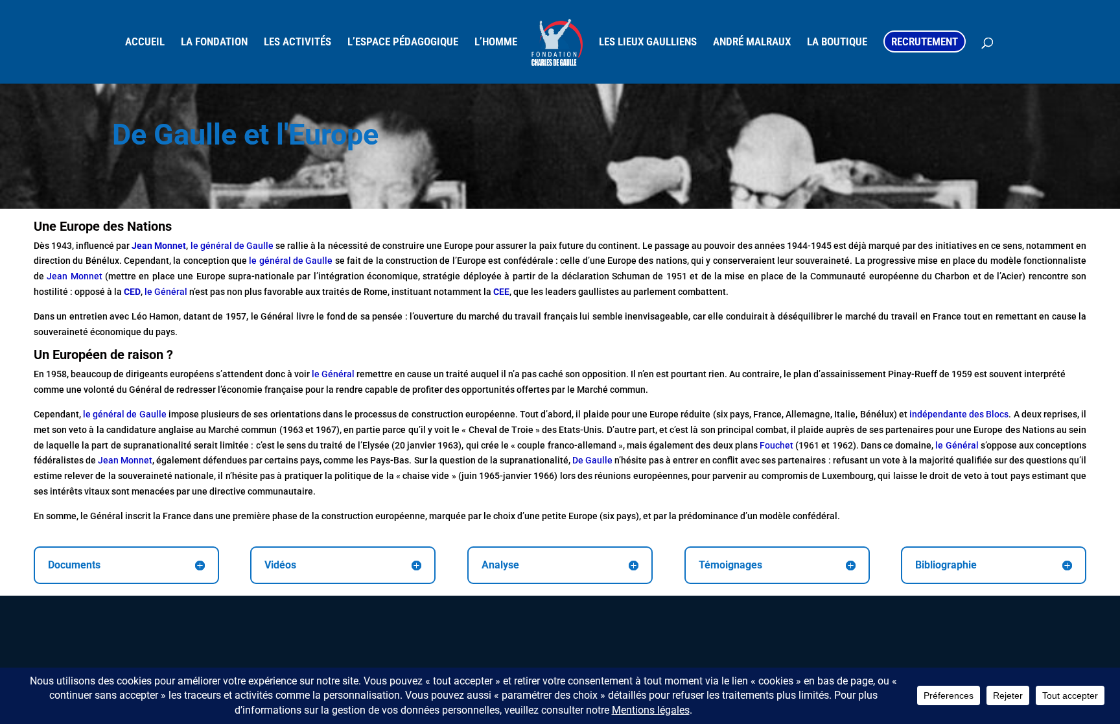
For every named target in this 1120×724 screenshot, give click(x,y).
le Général (166, 291)
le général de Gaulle (232, 245)
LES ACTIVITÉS (297, 42)
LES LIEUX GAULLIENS (648, 42)
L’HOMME (495, 42)
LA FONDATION (214, 42)
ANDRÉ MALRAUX (752, 42)
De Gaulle (592, 460)
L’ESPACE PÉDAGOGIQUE (402, 42)
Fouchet (775, 445)
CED (132, 291)
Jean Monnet (74, 276)
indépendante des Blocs (959, 414)
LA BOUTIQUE (837, 42)
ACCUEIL (145, 42)
